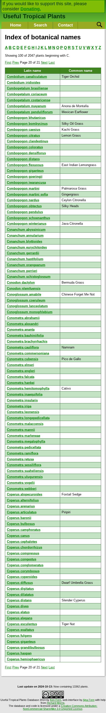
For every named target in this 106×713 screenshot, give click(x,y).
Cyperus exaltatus (20, 630)
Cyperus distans (19, 600)
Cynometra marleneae (23, 436)
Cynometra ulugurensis (25, 477)
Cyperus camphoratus (23, 530)
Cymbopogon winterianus (26, 223)
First (8, 62)
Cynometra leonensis (23, 412)
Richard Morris (56, 702)
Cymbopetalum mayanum (26, 106)
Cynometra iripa (19, 406)
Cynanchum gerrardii (23, 253)
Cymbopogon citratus (23, 135)
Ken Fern (55, 699)
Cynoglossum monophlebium (30, 312)
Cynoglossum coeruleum (26, 300)
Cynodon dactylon (21, 282)
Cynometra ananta (21, 329)
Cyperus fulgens (19, 636)
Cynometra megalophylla (26, 441)
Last (52, 62)
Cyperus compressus (23, 553)
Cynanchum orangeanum (26, 265)
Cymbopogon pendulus (25, 212)
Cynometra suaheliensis (25, 471)
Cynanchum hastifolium (25, 259)
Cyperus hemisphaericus (26, 659)
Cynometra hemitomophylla (28, 388)
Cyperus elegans (19, 618)
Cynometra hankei (21, 383)
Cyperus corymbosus (23, 571)
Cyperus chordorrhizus (24, 547)
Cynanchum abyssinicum (26, 229)
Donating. (30, 8)
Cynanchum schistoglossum (29, 276)
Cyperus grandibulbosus (26, 647)
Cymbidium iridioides (23, 82)
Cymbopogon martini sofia (27, 194)
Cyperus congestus (21, 559)
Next (44, 62)
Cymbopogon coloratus (25, 147)
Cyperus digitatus (20, 588)
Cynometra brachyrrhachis (27, 341)
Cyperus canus (18, 536)
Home (15, 25)
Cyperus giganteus (21, 641)
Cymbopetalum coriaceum (27, 94)
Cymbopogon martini (23, 188)
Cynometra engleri (21, 371)
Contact (65, 25)
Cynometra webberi (21, 489)
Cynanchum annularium (25, 235)
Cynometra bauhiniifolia (25, 335)
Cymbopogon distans (23, 159)
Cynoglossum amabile (24, 294)
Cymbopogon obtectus (24, 206)
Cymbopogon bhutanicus (26, 118)
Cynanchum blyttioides (24, 241)
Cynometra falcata (20, 377)
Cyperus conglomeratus (25, 565)
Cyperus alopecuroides (24, 494)
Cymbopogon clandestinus (27, 141)
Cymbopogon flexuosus (25, 165)
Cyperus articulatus (21, 512)
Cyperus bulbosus (21, 524)
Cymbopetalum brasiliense (27, 88)
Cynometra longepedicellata (28, 418)
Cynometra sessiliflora (24, 465)
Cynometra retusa (20, 459)
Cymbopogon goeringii (24, 176)
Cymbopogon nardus (23, 200)
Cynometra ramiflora (22, 453)
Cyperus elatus (18, 612)
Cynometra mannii (21, 430)
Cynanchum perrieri (22, 271)
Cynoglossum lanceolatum (27, 306)
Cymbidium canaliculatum (27, 76)
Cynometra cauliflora (23, 347)
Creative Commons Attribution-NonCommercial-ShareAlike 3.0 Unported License (60, 707)
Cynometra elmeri (20, 365)
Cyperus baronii (19, 518)
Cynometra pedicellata (24, 447)
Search (40, 25)
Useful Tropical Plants (34, 16)
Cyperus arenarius (21, 506)
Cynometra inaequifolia (24, 394)
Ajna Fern (88, 699)
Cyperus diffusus (20, 583)
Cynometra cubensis (22, 359)
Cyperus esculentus (22, 624)
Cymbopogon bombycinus (27, 123)
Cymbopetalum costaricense (28, 100)
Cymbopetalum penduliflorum (30, 112)
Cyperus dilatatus (20, 594)
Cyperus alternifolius (23, 500)
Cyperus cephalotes (22, 541)
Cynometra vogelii (21, 483)
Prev (15, 62)
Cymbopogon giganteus (25, 170)
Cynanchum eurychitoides (27, 247)
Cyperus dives (18, 606)
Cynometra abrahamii (23, 318)
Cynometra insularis (22, 400)
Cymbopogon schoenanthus (28, 218)
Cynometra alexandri (22, 324)
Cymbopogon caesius (23, 129)
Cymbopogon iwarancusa (26, 182)
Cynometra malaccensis (25, 424)
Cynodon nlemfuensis (23, 288)
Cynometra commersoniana (28, 353)
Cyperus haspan (19, 653)
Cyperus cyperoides (22, 577)
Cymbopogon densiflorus (26, 153)
